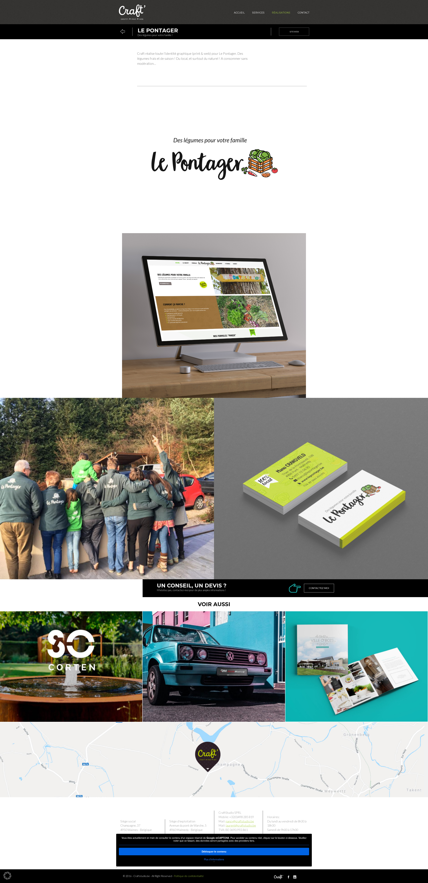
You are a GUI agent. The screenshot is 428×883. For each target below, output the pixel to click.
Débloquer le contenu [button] (214, 851)
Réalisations (281, 12)
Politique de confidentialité (189, 875)
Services (258, 12)
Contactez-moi (319, 588)
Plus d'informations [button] (214, 859)
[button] (7, 875)
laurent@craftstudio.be (241, 825)
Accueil (239, 12)
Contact (303, 12)
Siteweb (294, 31)
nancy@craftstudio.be (240, 821)
